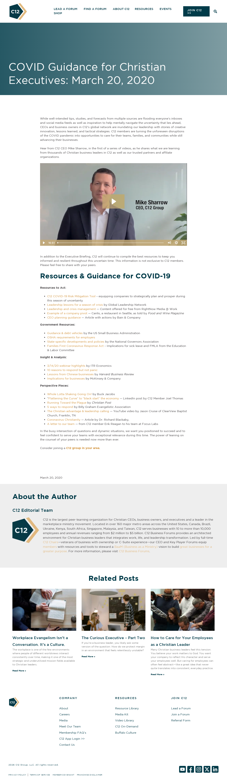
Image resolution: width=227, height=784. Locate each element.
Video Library (124, 720)
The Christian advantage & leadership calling (78, 411)
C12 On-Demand (126, 726)
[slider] (111, 243)
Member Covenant (63, 775)
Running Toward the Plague (66, 402)
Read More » (19, 670)
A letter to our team (60, 423)
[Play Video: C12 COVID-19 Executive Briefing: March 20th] (113, 201)
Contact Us (67, 744)
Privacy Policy (17, 775)
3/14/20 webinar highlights (66, 365)
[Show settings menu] (176, 243)
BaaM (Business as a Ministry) (136, 546)
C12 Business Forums (134, 551)
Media (63, 720)
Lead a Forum (181, 708)
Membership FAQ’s (72, 732)
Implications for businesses (66, 378)
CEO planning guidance (64, 317)
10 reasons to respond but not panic (72, 370)
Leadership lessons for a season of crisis (75, 304)
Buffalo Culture (125, 732)
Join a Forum (180, 714)
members (50, 546)
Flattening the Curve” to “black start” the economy (83, 398)
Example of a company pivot (67, 313)
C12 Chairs (50, 542)
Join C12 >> (194, 12)
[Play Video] (43, 243)
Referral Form (180, 720)
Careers (64, 714)
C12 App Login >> (72, 738)
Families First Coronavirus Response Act (75, 345)
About (63, 708)
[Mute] (169, 243)
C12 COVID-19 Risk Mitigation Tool (71, 296)
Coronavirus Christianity (63, 419)
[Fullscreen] (183, 243)
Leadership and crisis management (71, 309)
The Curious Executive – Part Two (113, 638)
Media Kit (121, 714)
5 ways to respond (60, 406)
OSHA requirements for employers (71, 337)
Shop (58, 13)
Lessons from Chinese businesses (70, 374)
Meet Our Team (70, 726)
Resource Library (127, 708)
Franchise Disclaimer (89, 775)
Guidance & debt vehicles (65, 333)
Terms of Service (40, 775)
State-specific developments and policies (75, 341)
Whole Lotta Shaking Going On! (69, 394)
